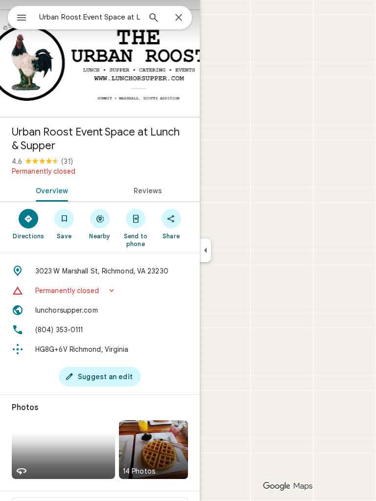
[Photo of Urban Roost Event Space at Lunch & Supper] (100, 58)
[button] (100, 290)
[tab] (50, 190)
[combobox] (89, 17)
